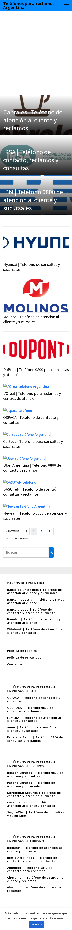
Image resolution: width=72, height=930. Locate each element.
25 (7, 538)
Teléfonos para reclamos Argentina (29, 6)
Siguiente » (22, 538)
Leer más (56, 918)
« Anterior (12, 531)
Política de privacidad (24, 657)
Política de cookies (22, 651)
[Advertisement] (36, 52)
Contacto (14, 664)
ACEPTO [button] (36, 924)
